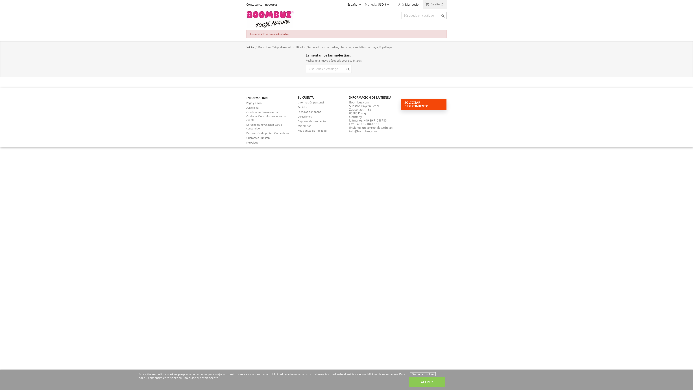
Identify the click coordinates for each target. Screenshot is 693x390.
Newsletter (253, 142)
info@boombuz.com (363, 131)
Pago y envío (253, 103)
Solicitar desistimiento (416, 104)
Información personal (311, 102)
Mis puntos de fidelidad (312, 130)
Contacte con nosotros (262, 4)
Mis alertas (304, 126)
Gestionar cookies (423, 374)
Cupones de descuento (312, 121)
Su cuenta (306, 97)
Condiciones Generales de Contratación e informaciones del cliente (266, 116)
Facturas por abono (309, 112)
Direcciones (305, 116)
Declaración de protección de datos (267, 133)
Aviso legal (252, 107)
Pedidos (302, 107)
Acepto (427, 382)
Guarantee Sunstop (258, 138)
